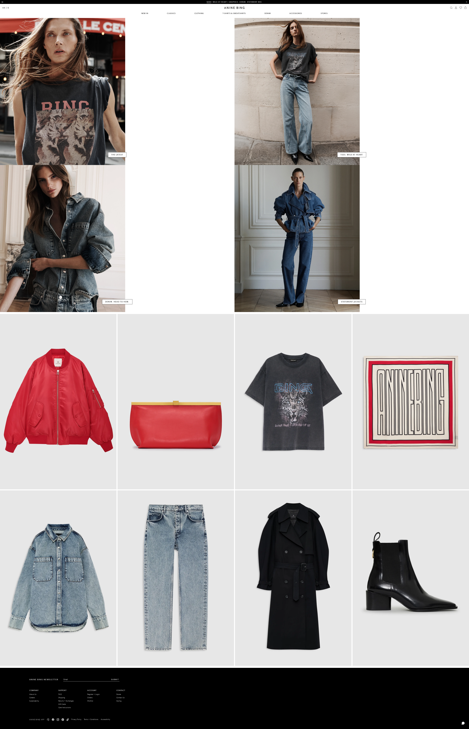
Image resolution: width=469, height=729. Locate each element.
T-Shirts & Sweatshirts (234, 13)
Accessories (295, 13)
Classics (171, 13)
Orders (89, 698)
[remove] (466, 2)
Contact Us (120, 698)
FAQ (60, 694)
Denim (268, 13)
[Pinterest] (63, 720)
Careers (32, 698)
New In (144, 13)
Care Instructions (64, 707)
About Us (32, 694)
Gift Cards (62, 704)
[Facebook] (53, 720)
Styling (119, 701)
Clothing (199, 13)
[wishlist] (460, 7)
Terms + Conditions (91, 719)
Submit (115, 679)
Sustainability (34, 701)
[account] (456, 8)
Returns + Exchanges (66, 701)
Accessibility (105, 719)
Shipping (61, 698)
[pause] (2, 2)
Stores (324, 13)
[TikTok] (67, 720)
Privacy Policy (76, 719)
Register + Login (93, 694)
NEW (209, 2)
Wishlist (90, 701)
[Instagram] (58, 720)
